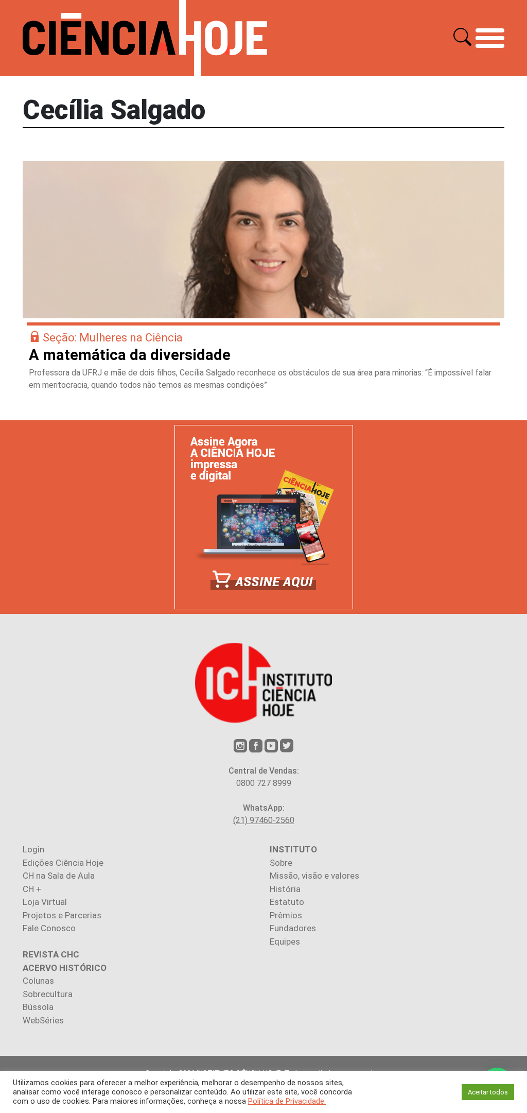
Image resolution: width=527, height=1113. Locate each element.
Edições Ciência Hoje (63, 863)
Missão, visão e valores (314, 875)
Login (33, 849)
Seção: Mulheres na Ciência (113, 337)
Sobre (281, 863)
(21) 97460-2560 (263, 820)
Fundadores (293, 928)
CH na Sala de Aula (59, 875)
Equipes (285, 941)
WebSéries (43, 1020)
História (285, 889)
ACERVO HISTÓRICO (65, 968)
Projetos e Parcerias (62, 915)
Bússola (38, 1007)
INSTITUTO (293, 849)
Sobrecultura (48, 994)
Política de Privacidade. (287, 1101)
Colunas (38, 980)
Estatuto (287, 902)
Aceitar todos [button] (488, 1092)
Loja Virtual (45, 902)
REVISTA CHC (51, 954)
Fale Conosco (49, 928)
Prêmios (286, 915)
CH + (32, 889)
